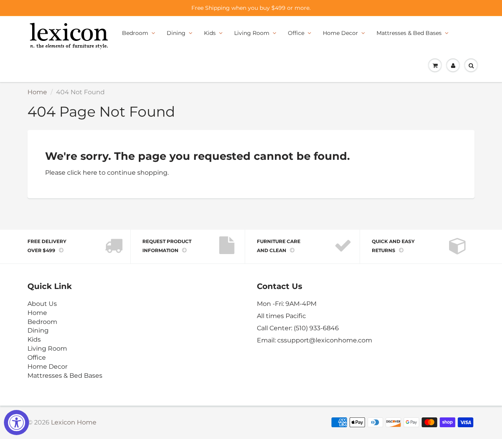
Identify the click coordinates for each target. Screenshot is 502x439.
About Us (42, 303)
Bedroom (135, 33)
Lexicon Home (73, 422)
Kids (210, 33)
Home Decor (340, 33)
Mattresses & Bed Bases (409, 33)
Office (296, 33)
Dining (176, 33)
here (90, 172)
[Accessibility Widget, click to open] (16, 422)
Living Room (251, 33)
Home (37, 92)
